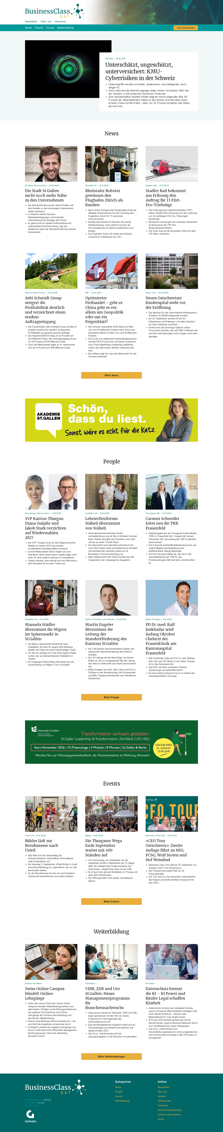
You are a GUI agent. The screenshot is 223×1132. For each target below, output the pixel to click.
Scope (41, 1102)
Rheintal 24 (90, 185)
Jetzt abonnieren (186, 27)
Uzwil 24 (29, 835)
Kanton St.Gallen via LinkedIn (99, 619)
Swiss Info (151, 292)
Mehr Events (111, 901)
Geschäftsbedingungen (170, 1109)
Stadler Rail (151, 185)
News (28, 27)
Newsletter (31, 21)
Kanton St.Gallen (33, 983)
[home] (111, 9)
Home (161, 1119)
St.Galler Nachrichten (35, 185)
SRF (87, 292)
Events (50, 27)
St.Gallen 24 (91, 513)
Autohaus (90, 983)
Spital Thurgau (153, 619)
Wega (88, 835)
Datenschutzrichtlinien (169, 1114)
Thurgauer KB (153, 513)
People (39, 27)
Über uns (46, 21)
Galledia (47, 1099)
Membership (164, 1100)
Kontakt (162, 1096)
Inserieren (60, 21)
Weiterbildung (65, 27)
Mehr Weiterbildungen (111, 1056)
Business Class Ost (155, 835)
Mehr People (111, 697)
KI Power (150, 983)
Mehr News (111, 375)
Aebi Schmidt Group (35, 292)
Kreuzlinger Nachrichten (37, 513)
